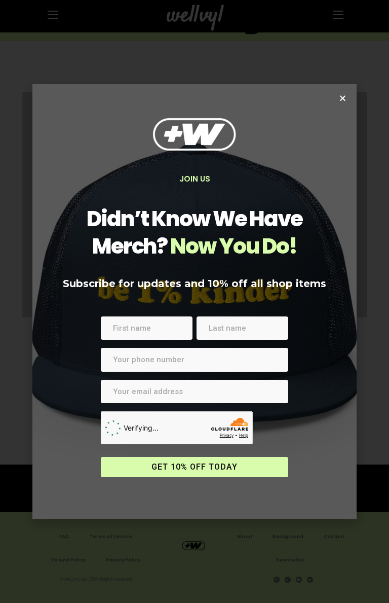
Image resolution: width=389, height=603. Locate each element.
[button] (342, 98)
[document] (194, 301)
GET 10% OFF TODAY (194, 467)
